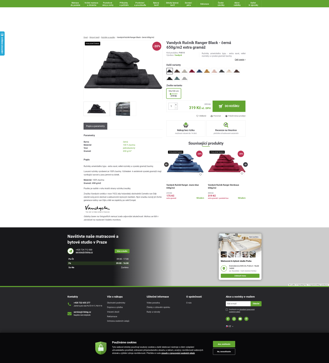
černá (125, 142)
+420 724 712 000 (84, 250)
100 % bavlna (129, 145)
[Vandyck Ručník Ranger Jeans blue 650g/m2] (199, 71)
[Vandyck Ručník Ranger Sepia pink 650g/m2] (214, 71)
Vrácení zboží (113, 312)
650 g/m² (127, 151)
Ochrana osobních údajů (118, 321)
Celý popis (239, 59)
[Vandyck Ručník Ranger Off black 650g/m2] (169, 78)
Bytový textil (94, 37)
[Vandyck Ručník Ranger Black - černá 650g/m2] (169, 71)
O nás (188, 303)
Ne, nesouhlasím (224, 352)
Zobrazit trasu (240, 276)
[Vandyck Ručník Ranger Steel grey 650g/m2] (184, 78)
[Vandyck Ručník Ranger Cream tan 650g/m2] (229, 71)
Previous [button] (166, 164)
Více (122, 251)
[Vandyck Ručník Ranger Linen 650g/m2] (184, 71)
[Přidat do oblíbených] (200, 174)
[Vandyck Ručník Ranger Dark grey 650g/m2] (222, 71)
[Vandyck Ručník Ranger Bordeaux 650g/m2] (192, 71)
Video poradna (153, 303)
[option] (97, 109)
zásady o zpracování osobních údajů (178, 353)
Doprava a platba (115, 307)
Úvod (86, 37)
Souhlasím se (242, 310)
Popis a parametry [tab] (95, 126)
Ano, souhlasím (224, 344)
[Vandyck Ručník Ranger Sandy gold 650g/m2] (207, 71)
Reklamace (112, 316)
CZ (230, 326)
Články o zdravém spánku (158, 307)
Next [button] (245, 164)
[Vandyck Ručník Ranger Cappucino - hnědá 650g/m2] (177, 71)
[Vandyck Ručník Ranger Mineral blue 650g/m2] (177, 78)
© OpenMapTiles (301, 285)
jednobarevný (129, 148)
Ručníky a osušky (108, 37)
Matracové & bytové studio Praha (236, 261)
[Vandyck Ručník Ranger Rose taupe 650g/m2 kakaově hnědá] (237, 71)
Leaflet (292, 285)
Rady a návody (153, 312)
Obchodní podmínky (116, 303)
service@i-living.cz (84, 252)
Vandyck (178, 55)
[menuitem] (229, 326)
